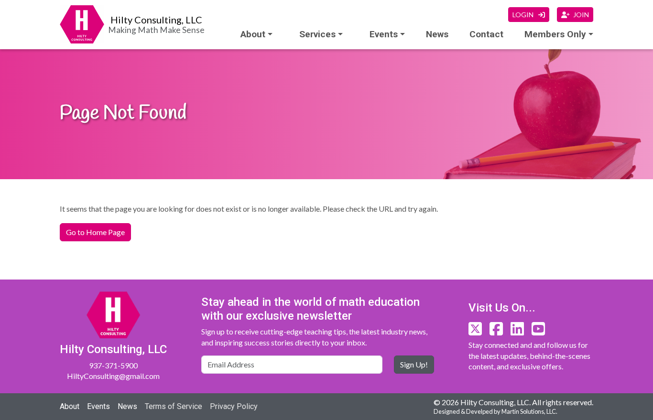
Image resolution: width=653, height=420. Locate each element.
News (437, 34)
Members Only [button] (555, 34)
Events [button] (384, 34)
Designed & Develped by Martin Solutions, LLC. (495, 411)
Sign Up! (414, 364)
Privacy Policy (234, 406)
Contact (486, 34)
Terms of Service (173, 406)
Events (98, 406)
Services (317, 34)
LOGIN (523, 15)
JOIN (581, 15)
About (252, 34)
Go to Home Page (95, 232)
